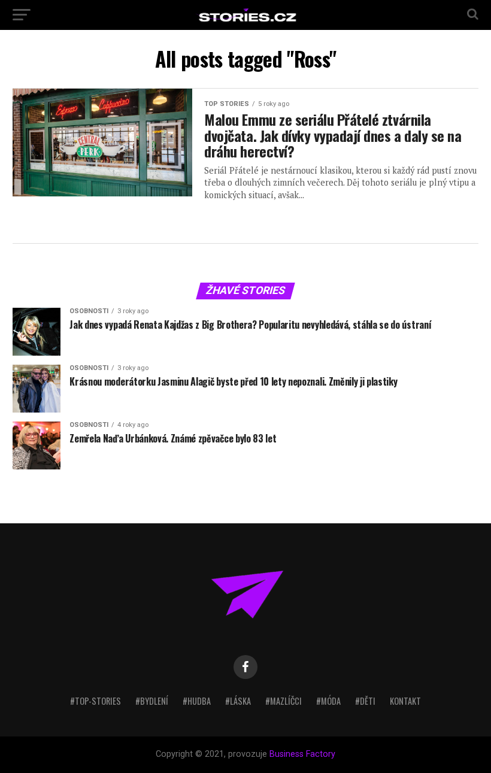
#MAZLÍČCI (283, 701)
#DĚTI (365, 701)
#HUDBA (197, 701)
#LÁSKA (238, 701)
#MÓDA (328, 701)
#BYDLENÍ (151, 701)
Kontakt (405, 701)
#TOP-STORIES (95, 701)
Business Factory (302, 754)
